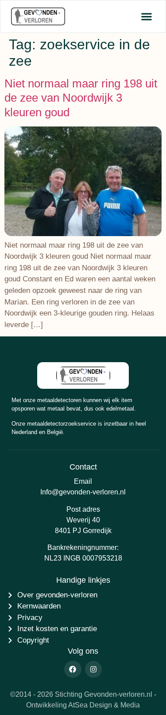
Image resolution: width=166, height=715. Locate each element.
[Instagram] (93, 669)
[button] (146, 16)
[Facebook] (72, 669)
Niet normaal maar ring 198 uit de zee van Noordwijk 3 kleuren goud (80, 98)
